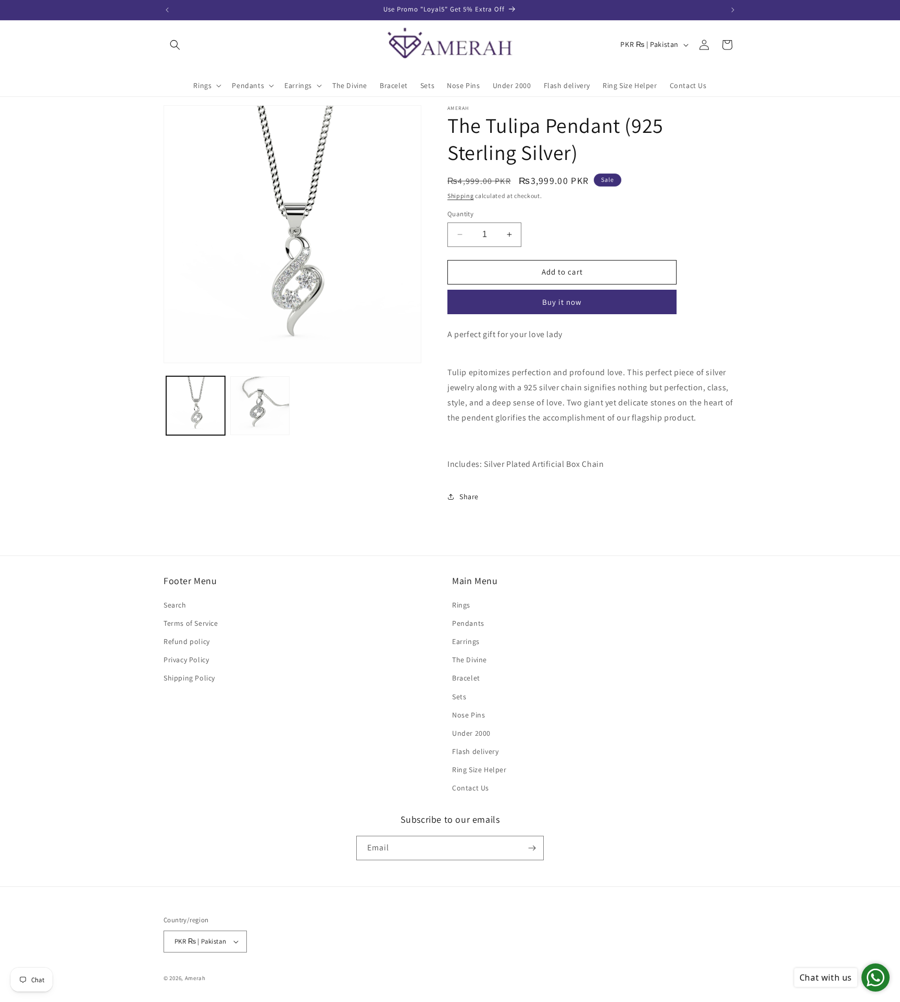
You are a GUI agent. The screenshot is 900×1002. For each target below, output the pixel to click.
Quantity (460, 213)
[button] (175, 44)
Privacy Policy (186, 659)
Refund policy (187, 641)
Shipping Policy (189, 678)
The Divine (469, 659)
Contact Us (470, 788)
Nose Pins (468, 715)
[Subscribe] (531, 848)
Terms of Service (191, 623)
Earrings (466, 641)
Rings (461, 605)
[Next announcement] (732, 10)
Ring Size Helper (479, 769)
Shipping (460, 196)
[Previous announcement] (167, 10)
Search (175, 605)
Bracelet (466, 678)
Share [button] (469, 496)
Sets (459, 696)
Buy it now (562, 302)
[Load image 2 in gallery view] (259, 405)
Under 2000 (471, 733)
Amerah (195, 978)
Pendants (468, 623)
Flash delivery (475, 751)
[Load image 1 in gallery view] (195, 405)
